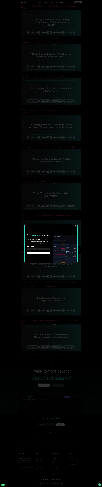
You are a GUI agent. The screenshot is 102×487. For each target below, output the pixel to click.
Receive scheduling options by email (39, 241)
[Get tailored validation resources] (28, 239)
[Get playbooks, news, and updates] (28, 243)
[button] (3, 485)
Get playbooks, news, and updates (38, 243)
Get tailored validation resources (38, 239)
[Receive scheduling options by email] (28, 241)
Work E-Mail (31, 246)
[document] (51, 243)
